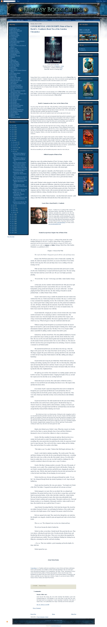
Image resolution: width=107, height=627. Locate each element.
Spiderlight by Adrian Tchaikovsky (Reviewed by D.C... (19, 173)
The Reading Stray (15, 103)
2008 (12, 231)
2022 (12, 133)
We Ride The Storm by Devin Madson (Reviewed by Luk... (20, 181)
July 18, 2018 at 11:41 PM (43, 604)
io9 (11, 58)
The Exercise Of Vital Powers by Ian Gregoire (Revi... (20, 169)
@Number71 (14, 28)
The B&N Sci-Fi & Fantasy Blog (18, 93)
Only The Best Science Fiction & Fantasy (18, 70)
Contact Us (83, 50)
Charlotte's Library (15, 35)
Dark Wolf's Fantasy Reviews (17, 41)
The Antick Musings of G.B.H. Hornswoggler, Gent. (18, 91)
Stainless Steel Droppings (17, 87)
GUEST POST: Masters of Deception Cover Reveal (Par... (19, 154)
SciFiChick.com (14, 82)
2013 (12, 221)
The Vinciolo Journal (16, 106)
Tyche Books (34, 568)
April (14, 209)
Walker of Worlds (15, 114)
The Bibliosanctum (15, 95)
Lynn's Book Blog (15, 66)
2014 (12, 219)
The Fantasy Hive (15, 96)
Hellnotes (13, 57)
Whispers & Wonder (15, 117)
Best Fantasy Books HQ (16, 31)
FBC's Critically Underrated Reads (85, 31)
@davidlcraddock (61, 222)
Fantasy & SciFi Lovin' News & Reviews (18, 46)
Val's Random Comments (16, 111)
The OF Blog (14, 101)
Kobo (62, 66)
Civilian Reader (14, 36)
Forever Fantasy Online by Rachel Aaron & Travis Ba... (20, 166)
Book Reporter (14, 32)
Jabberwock (13, 60)
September (15, 147)
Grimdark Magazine (15, 55)
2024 (12, 129)
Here (61, 67)
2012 (12, 223)
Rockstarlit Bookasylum (16, 80)
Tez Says (13, 89)
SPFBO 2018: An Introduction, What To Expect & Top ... (18, 194)
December (15, 142)
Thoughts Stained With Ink (17, 109)
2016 (12, 216)
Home (53, 614)
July (14, 151)
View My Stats (10, 236)
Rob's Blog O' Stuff (15, 79)
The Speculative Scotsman (17, 105)
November (15, 144)
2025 (12, 127)
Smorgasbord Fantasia (16, 85)
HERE (89, 74)
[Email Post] (47, 585)
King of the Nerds (15, 63)
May (14, 207)
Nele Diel (56, 64)
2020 (12, 136)
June (14, 205)
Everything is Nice (15, 42)
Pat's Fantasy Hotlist (15, 73)
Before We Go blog (15, 29)
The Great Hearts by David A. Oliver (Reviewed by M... (20, 177)
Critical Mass (14, 39)
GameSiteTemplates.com (56, 625)
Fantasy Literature (15, 51)
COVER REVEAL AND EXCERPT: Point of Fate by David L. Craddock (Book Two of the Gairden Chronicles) (51, 29)
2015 (12, 218)
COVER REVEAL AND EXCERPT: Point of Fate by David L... (20, 186)
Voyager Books (14, 112)
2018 (12, 140)
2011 (12, 225)
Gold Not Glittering (15, 53)
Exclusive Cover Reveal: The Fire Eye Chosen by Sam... (20, 202)
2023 (12, 131)
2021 (12, 135)
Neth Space (13, 67)
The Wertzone (14, 108)
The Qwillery (14, 102)
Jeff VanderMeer (14, 61)
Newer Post (33, 614)
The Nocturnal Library (16, 99)
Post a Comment (37, 608)
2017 (12, 214)
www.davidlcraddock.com (54, 224)
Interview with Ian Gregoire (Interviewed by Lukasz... (19, 163)
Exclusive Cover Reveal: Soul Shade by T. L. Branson (20, 190)
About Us (83, 48)
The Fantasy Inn (14, 98)
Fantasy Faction (14, 50)
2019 (12, 138)
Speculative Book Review (17, 86)
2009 (12, 229)
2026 (12, 125)
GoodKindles (14, 54)
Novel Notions (14, 69)
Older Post (73, 614)
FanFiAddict (14, 44)
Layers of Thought (15, 64)
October (15, 146)
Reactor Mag (14, 76)
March (14, 210)
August (14, 149)
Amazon (57, 66)
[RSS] (7, 621)
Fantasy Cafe (14, 48)
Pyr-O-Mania (14, 74)
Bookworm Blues (15, 33)
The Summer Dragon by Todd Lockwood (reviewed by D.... (20, 198)
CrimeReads (13, 38)
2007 (12, 232)
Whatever (13, 115)
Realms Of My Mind (15, 77)
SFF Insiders (14, 83)
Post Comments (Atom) (42, 617)
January (14, 212)
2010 (12, 227)
